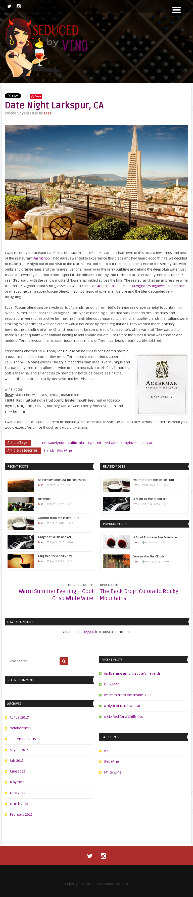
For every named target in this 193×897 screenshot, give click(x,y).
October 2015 (20, 728)
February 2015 (21, 814)
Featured (93, 443)
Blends (49, 450)
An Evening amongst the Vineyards (132, 673)
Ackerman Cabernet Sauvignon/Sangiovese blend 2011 (141, 286)
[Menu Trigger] (176, 9)
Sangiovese (130, 443)
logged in (90, 632)
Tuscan (147, 443)
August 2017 (19, 717)
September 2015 (23, 739)
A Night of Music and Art (123, 706)
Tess (47, 113)
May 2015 (17, 782)
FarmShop (41, 258)
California (76, 443)
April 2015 (17, 793)
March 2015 (19, 804)
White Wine (112, 772)
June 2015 (17, 771)
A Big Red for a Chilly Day (123, 717)
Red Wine (111, 443)
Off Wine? (111, 684)
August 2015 (19, 750)
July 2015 (17, 760)
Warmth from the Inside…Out (127, 695)
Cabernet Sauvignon (48, 443)
